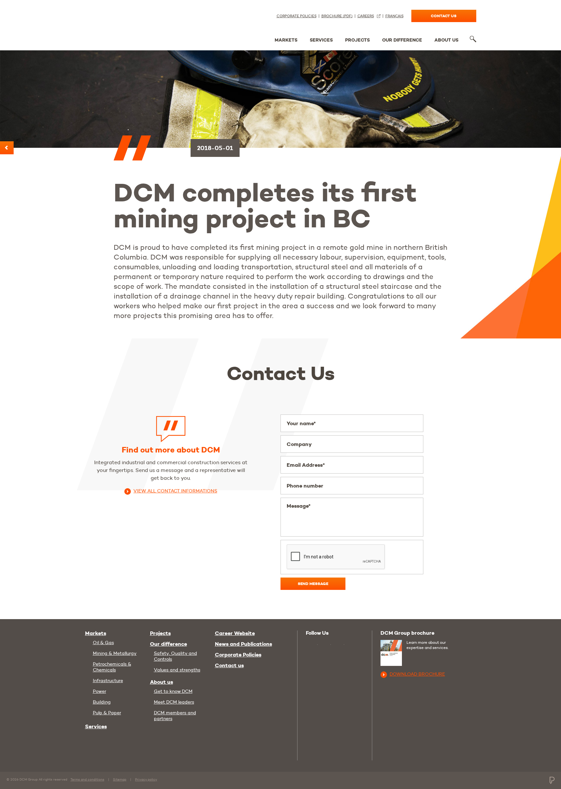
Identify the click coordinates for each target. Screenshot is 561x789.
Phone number (305, 485)
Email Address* (306, 465)
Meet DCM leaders (174, 702)
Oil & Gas (103, 642)
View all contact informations (175, 491)
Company (299, 444)
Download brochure (417, 674)
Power (99, 691)
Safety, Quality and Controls (175, 656)
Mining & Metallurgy (115, 653)
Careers (365, 16)
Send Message (313, 583)
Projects (357, 40)
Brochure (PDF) (337, 16)
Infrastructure (108, 680)
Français (394, 16)
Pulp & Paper (107, 713)
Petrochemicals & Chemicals (112, 667)
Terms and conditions (87, 779)
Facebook (339, 645)
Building (102, 702)
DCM (109, 23)
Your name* (301, 423)
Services (321, 40)
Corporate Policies (297, 16)
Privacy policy (146, 779)
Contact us (443, 15)
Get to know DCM (173, 691)
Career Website (235, 633)
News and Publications (243, 644)
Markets (286, 40)
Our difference (402, 40)
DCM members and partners (175, 715)
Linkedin (326, 645)
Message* (299, 506)
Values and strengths (177, 670)
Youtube (312, 644)
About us (446, 40)
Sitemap (119, 779)
